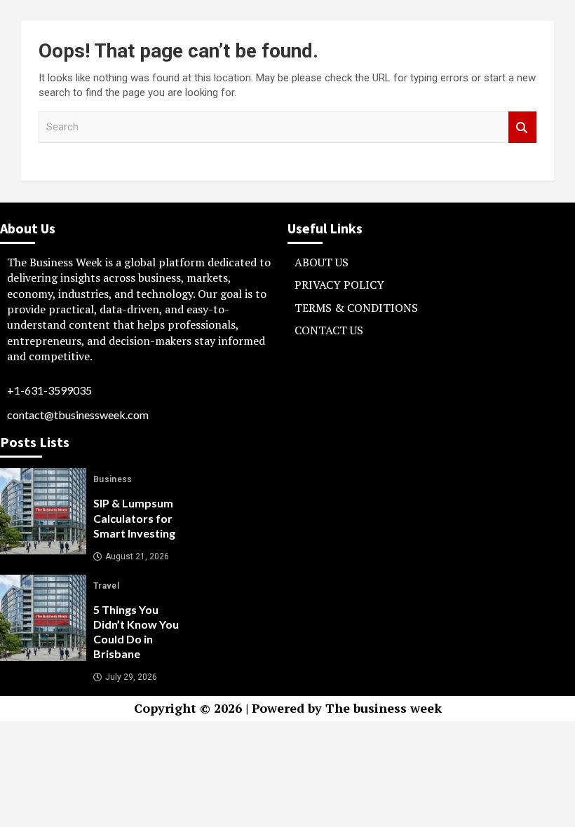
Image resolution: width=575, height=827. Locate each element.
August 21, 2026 (137, 556)
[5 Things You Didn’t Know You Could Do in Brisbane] (43, 618)
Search (522, 127)
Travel (106, 586)
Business (113, 479)
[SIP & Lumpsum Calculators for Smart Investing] (43, 511)
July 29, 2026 (131, 677)
